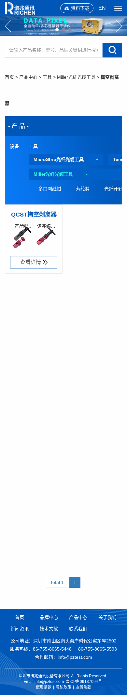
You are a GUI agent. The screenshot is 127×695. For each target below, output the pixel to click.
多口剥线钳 (49, 188)
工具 (47, 77)
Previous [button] (8, 26)
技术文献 (49, 628)
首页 (9, 77)
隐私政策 (63, 687)
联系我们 (78, 628)
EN (102, 8)
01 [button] (57, 29)
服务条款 (83, 687)
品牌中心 (49, 617)
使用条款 (43, 687)
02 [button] (63, 29)
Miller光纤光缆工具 (76, 77)
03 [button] (70, 29)
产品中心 (28, 77)
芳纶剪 (83, 188)
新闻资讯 (19, 628)
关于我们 (107, 617)
